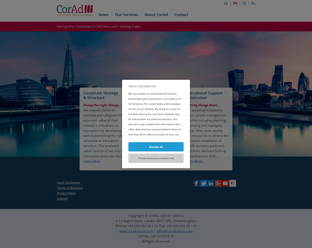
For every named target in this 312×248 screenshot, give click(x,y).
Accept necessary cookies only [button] (156, 158)
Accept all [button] (156, 147)
